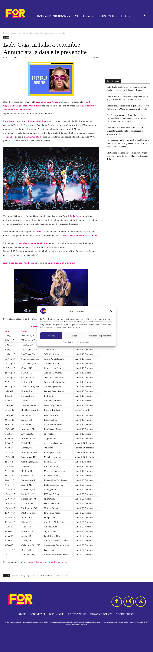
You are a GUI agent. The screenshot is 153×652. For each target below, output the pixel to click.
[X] (140, 601)
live (34, 576)
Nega (74, 336)
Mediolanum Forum (46, 576)
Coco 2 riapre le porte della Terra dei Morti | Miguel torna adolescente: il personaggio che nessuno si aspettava (125, 131)
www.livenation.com (58, 562)
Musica (13, 33)
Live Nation (52, 102)
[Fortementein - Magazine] (15, 14)
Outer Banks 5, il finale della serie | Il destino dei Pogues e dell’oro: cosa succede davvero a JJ (127, 98)
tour (66, 576)
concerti (15, 576)
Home (5, 33)
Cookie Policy (68, 342)
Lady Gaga (25, 576)
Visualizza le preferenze (100, 336)
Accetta (51, 336)
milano (58, 576)
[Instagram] (128, 601)
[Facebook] (116, 601)
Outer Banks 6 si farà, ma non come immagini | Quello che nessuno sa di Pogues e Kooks (127, 88)
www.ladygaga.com (38, 562)
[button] (111, 311)
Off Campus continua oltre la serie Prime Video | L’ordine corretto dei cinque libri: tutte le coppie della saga (127, 156)
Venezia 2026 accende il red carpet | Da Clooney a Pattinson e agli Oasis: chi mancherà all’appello (128, 107)
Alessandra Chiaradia (13, 58)
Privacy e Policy (83, 342)
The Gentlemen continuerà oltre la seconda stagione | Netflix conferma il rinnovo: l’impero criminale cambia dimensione (127, 118)
